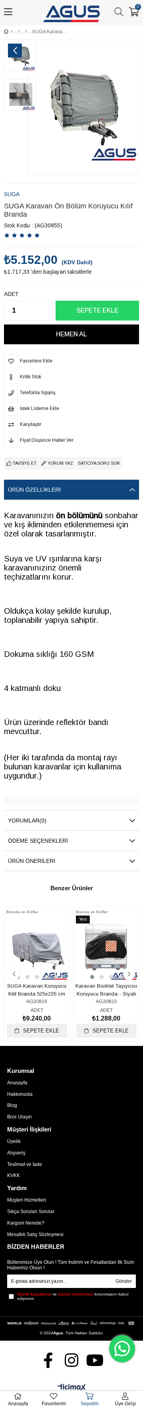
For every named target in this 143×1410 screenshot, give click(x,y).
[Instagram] (71, 1360)
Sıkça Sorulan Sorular (30, 1211)
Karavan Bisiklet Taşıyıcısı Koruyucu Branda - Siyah (106, 990)
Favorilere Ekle (28, 956)
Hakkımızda (20, 1094)
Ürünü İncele (46, 956)
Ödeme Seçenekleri (38, 841)
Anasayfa (17, 1083)
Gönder (124, 1281)
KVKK (13, 1175)
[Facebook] (48, 1360)
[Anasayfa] (12, 32)
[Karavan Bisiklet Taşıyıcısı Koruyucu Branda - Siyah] (106, 948)
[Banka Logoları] (71, 1323)
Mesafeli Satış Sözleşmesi (35, 1234)
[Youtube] (95, 1360)
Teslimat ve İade (24, 1164)
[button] (27, 977)
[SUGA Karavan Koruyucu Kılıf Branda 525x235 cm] (36, 948)
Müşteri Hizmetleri (26, 1200)
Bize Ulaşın (19, 1117)
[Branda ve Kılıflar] (26, 32)
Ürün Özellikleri (34, 490)
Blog (12, 1105)
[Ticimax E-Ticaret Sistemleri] (72, 1388)
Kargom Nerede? (25, 1223)
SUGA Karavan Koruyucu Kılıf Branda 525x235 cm (36, 990)
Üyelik (14, 1141)
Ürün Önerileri (31, 861)
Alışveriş (16, 1153)
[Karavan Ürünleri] (19, 32)
